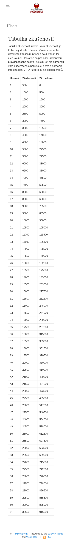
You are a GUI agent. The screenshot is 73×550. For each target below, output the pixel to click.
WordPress (32, 537)
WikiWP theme (55, 534)
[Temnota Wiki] (36, 9)
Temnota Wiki (20, 534)
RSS (49, 537)
